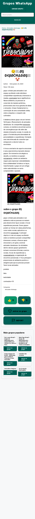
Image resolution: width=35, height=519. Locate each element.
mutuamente (8, 158)
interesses (26, 125)
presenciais (15, 233)
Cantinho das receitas (23, 354)
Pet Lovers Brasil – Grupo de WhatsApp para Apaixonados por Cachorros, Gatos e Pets (10, 341)
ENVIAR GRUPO (17, 9)
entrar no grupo (9, 348)
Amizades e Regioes (10, 368)
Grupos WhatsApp (17, 3)
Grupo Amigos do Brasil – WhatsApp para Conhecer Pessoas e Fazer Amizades (9, 356)
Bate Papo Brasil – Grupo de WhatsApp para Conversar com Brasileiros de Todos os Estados (24, 341)
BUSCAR (17, 20)
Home (4, 28)
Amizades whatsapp (13, 28)
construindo (13, 98)
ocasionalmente (9, 255)
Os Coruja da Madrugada (22, 369)
